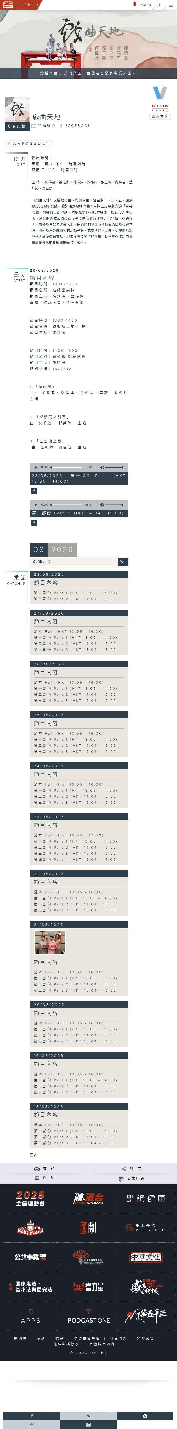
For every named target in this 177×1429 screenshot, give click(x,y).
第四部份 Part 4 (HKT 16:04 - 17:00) (76, 860)
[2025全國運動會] (30, 1198)
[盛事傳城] (146, 1286)
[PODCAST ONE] (88, 1316)
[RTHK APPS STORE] (30, 1316)
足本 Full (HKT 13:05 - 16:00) (69, 632)
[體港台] (88, 1198)
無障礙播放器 (67, 1344)
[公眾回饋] (121, 1178)
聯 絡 (49, 1178)
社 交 (136, 1169)
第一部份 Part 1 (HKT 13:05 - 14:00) (76, 593)
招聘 (42, 1339)
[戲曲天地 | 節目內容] (50, 942)
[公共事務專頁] (30, 1257)
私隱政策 (146, 1339)
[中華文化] (146, 1257)
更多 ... (35, 1155)
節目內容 (42, 278)
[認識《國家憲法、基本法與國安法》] (30, 1286)
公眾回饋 (136, 1179)
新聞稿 (21, 1339)
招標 (61, 1339)
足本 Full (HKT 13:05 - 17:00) (69, 835)
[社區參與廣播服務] (88, 1257)
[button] (36, 467)
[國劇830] (88, 1228)
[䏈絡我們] (37, 1178)
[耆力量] (88, 1286)
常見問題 (119, 1339)
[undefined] (135, 3)
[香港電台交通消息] (37, 1169)
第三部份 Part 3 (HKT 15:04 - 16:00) (76, 650)
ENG (143, 5)
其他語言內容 (103, 1344)
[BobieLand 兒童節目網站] (30, 1228)
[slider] (114, 467)
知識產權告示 (88, 1339)
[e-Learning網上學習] (146, 1228)
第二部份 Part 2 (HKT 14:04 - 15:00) (76, 599)
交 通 (49, 1169)
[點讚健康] (146, 1198)
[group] (100, 467)
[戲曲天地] (33, 491)
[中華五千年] (146, 1316)
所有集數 (17, 126)
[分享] (124, 1169)
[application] (78, 467)
